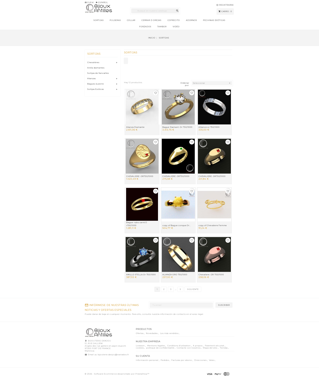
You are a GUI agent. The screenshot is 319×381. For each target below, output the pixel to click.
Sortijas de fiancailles (98, 73)
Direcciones (200, 360)
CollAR (131, 20)
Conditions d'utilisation (179, 345)
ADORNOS (191, 20)
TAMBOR (162, 26)
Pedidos (165, 360)
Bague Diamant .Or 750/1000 (177, 127)
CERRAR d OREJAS (151, 20)
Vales (212, 360)
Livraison (140, 345)
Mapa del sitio (210, 348)
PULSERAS (115, 20)
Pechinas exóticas (214, 20)
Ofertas (140, 333)
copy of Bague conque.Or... (176, 225)
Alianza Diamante (135, 127)
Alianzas (91, 78)
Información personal (147, 360)
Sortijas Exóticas (95, 89)
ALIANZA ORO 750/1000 (174, 274)
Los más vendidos (169, 333)
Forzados (145, 26)
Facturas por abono (181, 360)
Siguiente (193, 289)
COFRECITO (173, 20)
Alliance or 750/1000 (209, 127)
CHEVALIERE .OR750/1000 (139, 176)
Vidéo (176, 26)
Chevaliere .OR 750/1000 (211, 274)
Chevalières (93, 62)
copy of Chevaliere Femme (213, 225)
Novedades (152, 333)
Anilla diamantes (95, 68)
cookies (140, 348)
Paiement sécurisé (215, 345)
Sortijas (98, 20)
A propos (198, 345)
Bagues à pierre (95, 84)
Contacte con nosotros (189, 348)
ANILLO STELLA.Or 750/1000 (141, 274)
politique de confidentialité (160, 348)
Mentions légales (156, 345)
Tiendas (224, 348)
